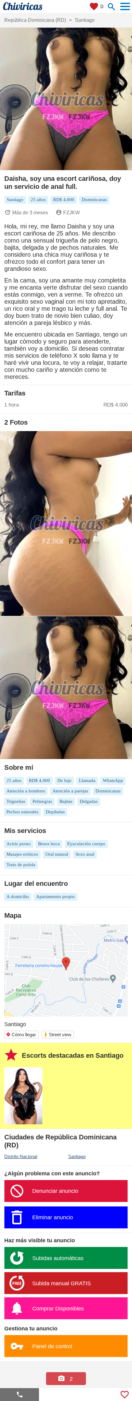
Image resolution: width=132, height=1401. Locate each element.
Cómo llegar (21, 1034)
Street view (57, 1034)
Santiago (77, 1156)
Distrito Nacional (20, 1156)
